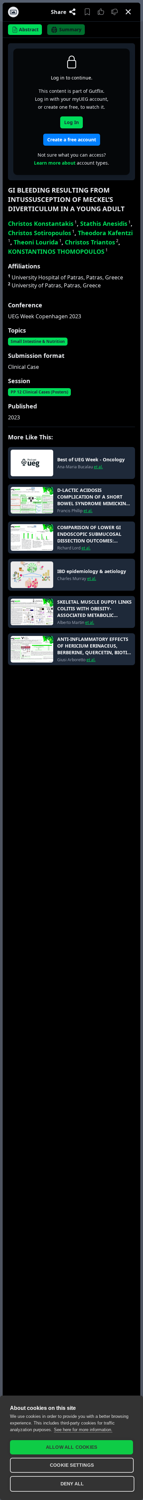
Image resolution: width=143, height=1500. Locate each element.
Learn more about (54, 163)
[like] (101, 12)
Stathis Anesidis (105, 223)
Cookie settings (72, 1465)
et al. (98, 467)
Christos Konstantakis (42, 223)
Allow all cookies (71, 1447)
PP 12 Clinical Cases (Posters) (39, 392)
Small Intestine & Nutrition (38, 341)
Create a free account (71, 139)
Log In (71, 122)
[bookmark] (87, 12)
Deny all (72, 1483)
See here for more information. (83, 1429)
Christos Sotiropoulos (41, 233)
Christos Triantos (91, 242)
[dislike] (114, 12)
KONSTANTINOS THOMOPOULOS (58, 251)
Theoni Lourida (38, 242)
